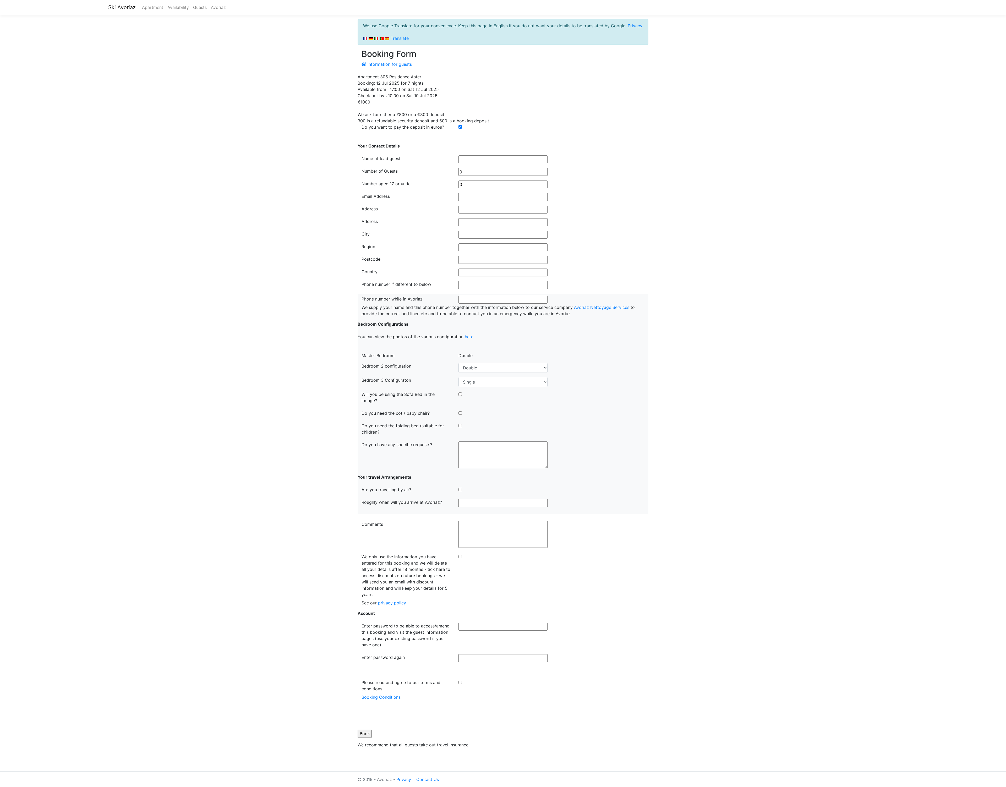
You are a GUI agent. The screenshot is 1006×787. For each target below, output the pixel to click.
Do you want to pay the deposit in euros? (403, 127)
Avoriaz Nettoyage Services (601, 307)
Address (370, 208)
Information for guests (389, 64)
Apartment (152, 7)
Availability (178, 7)
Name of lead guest (381, 158)
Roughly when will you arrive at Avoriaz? (402, 502)
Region (368, 246)
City (366, 234)
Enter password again (383, 657)
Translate (399, 38)
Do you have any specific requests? (397, 444)
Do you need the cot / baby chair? (396, 413)
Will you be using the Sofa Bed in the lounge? (398, 397)
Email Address (376, 196)
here (469, 336)
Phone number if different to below (396, 284)
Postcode (371, 259)
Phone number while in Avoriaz (392, 299)
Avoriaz (218, 7)
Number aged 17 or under (387, 183)
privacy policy (392, 602)
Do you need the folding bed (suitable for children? (403, 429)
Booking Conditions (381, 697)
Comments (372, 524)
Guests (200, 7)
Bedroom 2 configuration (386, 366)
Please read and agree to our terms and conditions (401, 685)
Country (370, 271)
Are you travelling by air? (386, 489)
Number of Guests (380, 171)
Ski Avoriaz (122, 7)
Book (365, 733)
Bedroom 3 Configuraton (386, 380)
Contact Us (427, 779)
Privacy (635, 25)
